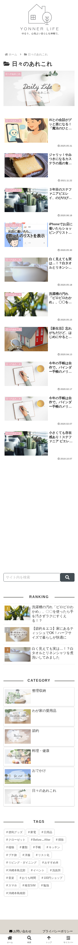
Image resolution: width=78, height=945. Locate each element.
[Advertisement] (39, 525)
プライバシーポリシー (57, 931)
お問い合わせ (21, 931)
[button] (67, 577)
